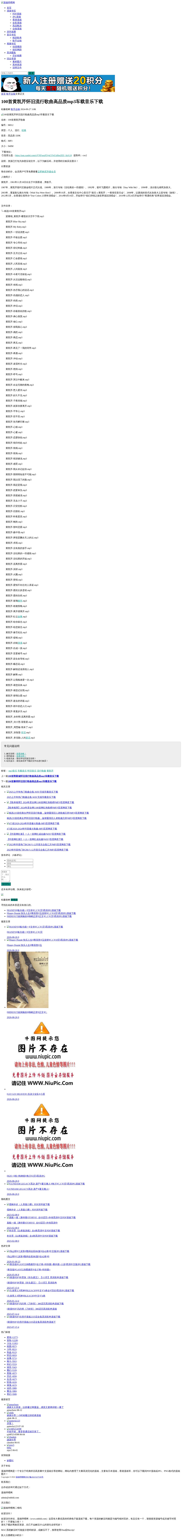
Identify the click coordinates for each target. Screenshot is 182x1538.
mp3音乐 (13, 771)
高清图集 (11, 52)
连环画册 (11, 31)
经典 (24, 130)
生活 (12, 1379)
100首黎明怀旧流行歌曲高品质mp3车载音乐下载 (32, 781)
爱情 (12, 1337)
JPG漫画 (17, 17)
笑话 (23, 732)
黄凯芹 (50, 771)
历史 (12, 1376)
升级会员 (51, 171)
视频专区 (11, 43)
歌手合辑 (17, 40)
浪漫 (20, 643)
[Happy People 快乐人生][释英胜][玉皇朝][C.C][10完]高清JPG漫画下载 (41, 913)
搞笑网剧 (17, 49)
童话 (28, 738)
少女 (12, 1343)
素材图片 (17, 61)
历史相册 (17, 55)
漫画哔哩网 (20, 1477)
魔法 (12, 1391)
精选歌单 (17, 37)
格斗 (12, 1361)
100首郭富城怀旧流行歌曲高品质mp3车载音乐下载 (33, 776)
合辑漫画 (17, 28)
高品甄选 (17, 25)
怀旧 (12, 1355)
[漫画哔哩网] (8, 2)
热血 (12, 1352)
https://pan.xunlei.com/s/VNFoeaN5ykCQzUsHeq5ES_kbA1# (43, 155)
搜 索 (31, 73)
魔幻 (12, 1370)
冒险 (12, 1340)
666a (9, 1447)
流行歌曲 (41, 771)
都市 (20, 601)
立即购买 (42, 171)
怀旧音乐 (31, 771)
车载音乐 (22, 771)
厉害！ (10, 1423)
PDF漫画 (17, 14)
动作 (12, 1388)
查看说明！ (21, 756)
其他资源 (17, 64)
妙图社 (10, 1460)
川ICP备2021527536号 (34, 1477)
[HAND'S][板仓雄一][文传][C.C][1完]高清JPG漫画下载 (34, 910)
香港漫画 (17, 20)
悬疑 (12, 1373)
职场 (12, 1382)
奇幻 (12, 1394)
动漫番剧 (17, 46)
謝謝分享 (11, 1439)
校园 (12, 1346)
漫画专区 (11, 11)
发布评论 (6, 884)
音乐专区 (11, 34)
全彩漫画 (17, 22)
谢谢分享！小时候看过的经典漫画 (24, 1415)
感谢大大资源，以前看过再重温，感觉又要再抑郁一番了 (35, 1407)
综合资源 (11, 58)
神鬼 (12, 1385)
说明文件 (17, 67)
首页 (9, 8)
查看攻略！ (21, 753)
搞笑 (12, 1367)
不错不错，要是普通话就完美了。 (24, 1431)
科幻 (12, 1364)
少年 (12, 1349)
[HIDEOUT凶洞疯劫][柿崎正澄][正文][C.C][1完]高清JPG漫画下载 (39, 916)
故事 (20, 616)
